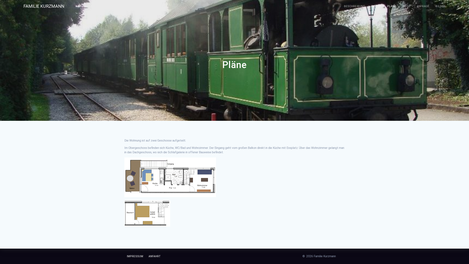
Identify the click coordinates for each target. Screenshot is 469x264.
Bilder (440, 6)
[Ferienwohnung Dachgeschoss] (147, 225)
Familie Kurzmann (43, 6)
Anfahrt (155, 256)
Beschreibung (354, 6)
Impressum (135, 256)
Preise (376, 6)
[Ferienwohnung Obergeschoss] (170, 195)
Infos (406, 6)
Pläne (391, 6)
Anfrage (423, 6)
